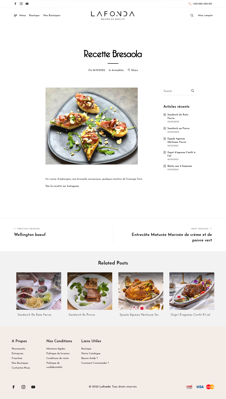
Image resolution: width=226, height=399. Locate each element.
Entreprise (17, 353)
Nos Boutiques (20, 363)
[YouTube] (33, 387)
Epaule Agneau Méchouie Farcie (141, 315)
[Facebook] (15, 4)
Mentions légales (55, 349)
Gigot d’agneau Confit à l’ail (190, 315)
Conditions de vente (57, 358)
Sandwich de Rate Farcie (35, 315)
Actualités (118, 70)
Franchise (17, 358)
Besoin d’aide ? (89, 358)
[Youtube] (27, 4)
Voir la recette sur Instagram (62, 186)
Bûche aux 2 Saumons (179, 166)
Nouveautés (18, 349)
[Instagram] (21, 4)
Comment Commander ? (95, 363)
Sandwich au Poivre (178, 128)
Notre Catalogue (90, 353)
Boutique (86, 349)
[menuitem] (205, 15)
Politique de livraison (58, 353)
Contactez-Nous (21, 368)
